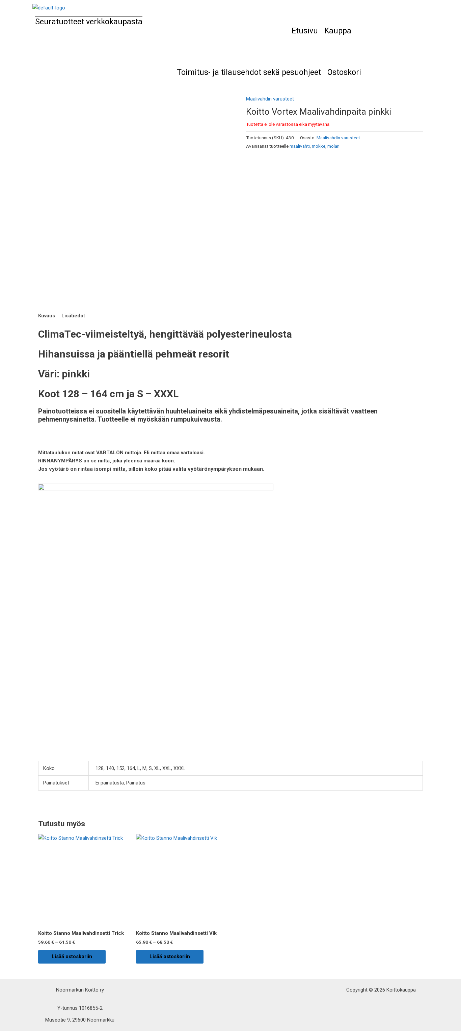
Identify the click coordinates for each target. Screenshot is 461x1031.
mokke (318, 146)
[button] (339, 31)
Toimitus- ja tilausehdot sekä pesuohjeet (249, 72)
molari (333, 146)
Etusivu (305, 30)
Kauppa (337, 30)
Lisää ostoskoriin (72, 956)
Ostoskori (344, 72)
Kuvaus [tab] (46, 316)
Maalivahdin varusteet (270, 99)
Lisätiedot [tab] (73, 316)
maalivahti (300, 146)
